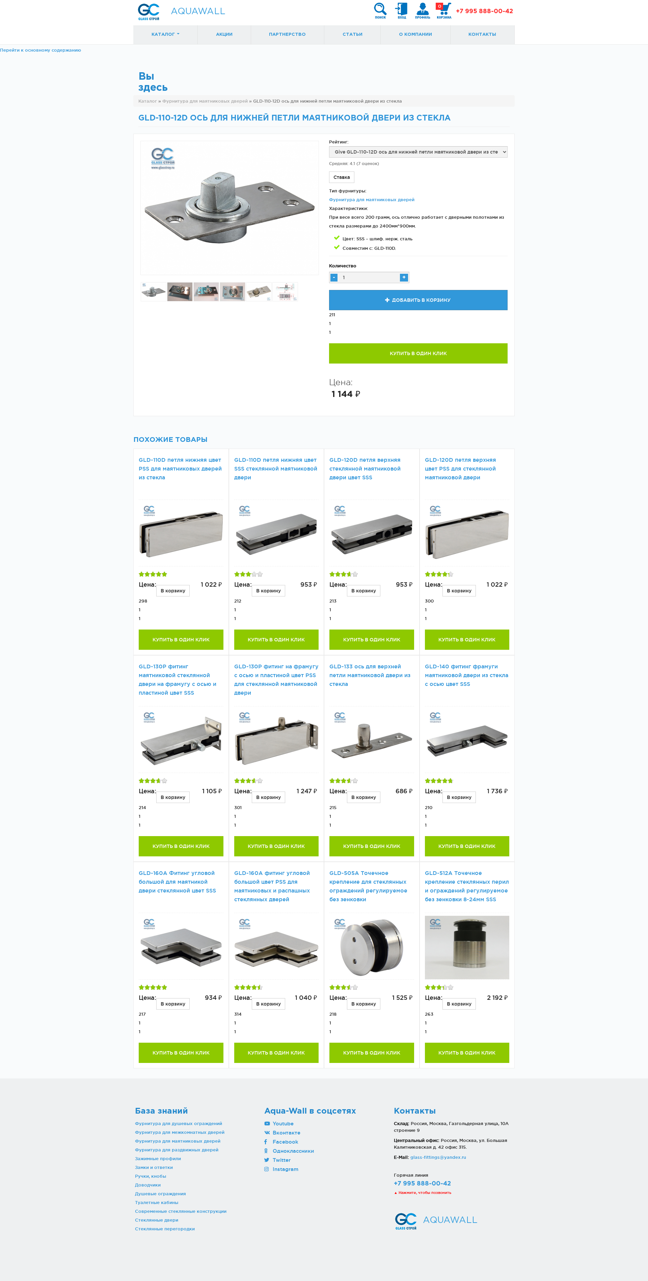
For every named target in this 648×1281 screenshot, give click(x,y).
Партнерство (287, 34)
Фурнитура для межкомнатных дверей (179, 1132)
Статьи (352, 34)
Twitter (281, 1160)
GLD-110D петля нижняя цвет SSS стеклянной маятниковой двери (275, 468)
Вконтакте (285, 1133)
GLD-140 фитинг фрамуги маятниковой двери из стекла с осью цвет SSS (466, 675)
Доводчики (148, 1184)
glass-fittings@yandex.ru (438, 1157)
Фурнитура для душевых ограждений (178, 1123)
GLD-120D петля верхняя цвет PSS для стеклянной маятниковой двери (460, 468)
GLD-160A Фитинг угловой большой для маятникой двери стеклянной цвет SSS (177, 881)
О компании (415, 34)
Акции (224, 34)
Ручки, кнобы (150, 1176)
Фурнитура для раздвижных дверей (176, 1149)
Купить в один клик (418, 353)
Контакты (482, 34)
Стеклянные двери (156, 1220)
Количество (342, 265)
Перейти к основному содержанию (40, 50)
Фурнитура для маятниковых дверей (371, 199)
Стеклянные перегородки (165, 1228)
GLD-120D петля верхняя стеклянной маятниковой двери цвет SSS (365, 468)
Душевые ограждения (160, 1193)
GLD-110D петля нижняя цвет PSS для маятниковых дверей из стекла (180, 468)
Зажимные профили (158, 1158)
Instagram (284, 1169)
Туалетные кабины (156, 1202)
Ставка (341, 177)
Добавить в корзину (421, 300)
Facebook (284, 1142)
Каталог (164, 34)
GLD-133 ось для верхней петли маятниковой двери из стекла (369, 675)
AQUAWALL (198, 12)
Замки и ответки (154, 1167)
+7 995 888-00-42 (484, 11)
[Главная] (149, 12)
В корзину (173, 590)
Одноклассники (292, 1151)
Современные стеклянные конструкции (180, 1211)
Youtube (282, 1123)
